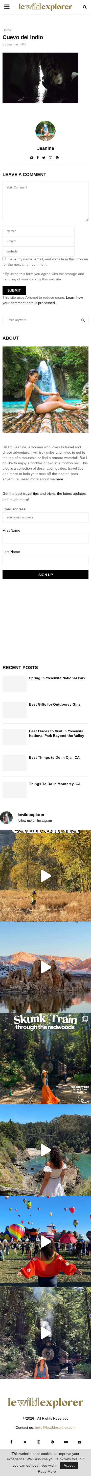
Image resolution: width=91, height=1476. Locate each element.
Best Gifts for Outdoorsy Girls (55, 704)
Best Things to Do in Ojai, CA (54, 757)
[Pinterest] (52, 1442)
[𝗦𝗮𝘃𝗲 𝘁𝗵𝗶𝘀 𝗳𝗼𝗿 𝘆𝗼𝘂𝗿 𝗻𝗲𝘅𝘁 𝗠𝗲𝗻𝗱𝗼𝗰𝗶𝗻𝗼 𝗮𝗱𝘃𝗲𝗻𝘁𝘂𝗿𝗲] (45, 1150)
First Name (11, 530)
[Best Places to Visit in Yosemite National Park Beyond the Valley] (15, 737)
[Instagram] (38, 1442)
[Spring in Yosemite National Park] (15, 684)
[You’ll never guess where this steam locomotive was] (45, 1333)
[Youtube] (66, 1442)
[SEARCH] (83, 320)
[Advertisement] (40, 621)
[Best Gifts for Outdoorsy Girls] (15, 710)
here (59, 479)
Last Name (11, 552)
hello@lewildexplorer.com (55, 1427)
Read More (47, 1471)
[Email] (79, 1442)
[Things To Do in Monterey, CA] (15, 790)
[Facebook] (11, 1442)
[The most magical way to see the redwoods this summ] (45, 1058)
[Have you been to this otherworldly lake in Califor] (45, 967)
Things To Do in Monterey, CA (55, 784)
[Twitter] (25, 1442)
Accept (69, 1465)
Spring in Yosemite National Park (57, 678)
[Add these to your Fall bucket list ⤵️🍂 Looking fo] (45, 876)
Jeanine (12, 44)
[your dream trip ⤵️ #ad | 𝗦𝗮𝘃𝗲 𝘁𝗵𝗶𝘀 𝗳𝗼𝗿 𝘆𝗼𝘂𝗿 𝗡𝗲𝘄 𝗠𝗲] (45, 1241)
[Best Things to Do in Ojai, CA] (15, 763)
